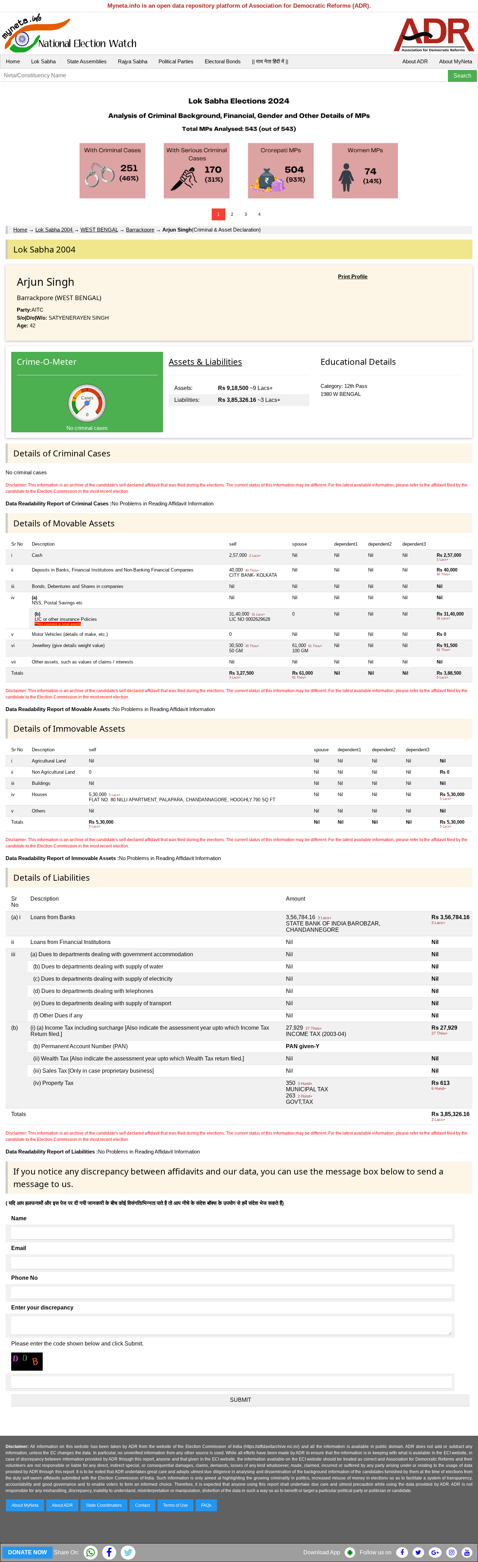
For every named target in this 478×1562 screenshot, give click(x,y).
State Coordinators (104, 1505)
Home (13, 61)
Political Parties (176, 61)
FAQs (206, 1505)
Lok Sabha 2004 (54, 230)
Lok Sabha (43, 61)
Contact (142, 1505)
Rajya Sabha (132, 61)
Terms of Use (175, 1505)
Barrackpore (140, 230)
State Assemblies (87, 61)
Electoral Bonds (223, 61)
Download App (321, 1552)
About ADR (415, 61)
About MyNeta (455, 61)
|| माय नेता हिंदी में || (270, 61)
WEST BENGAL (99, 230)
